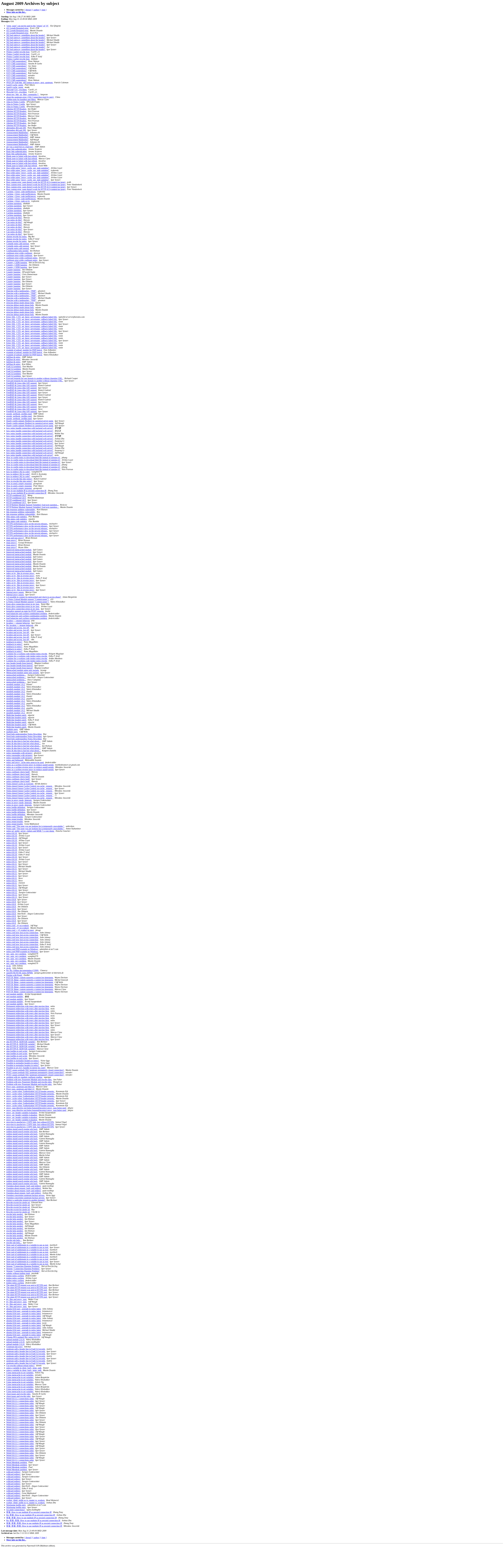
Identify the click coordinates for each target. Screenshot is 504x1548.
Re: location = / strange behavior (20, 625)
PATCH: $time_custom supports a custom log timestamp (30, 977)
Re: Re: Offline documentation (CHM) (22, 970)
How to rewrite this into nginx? (19, 479)
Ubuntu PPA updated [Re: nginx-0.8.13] (23, 1337)
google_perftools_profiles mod (19, 414)
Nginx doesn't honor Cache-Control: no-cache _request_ (30, 786)
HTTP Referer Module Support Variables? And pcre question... (32, 505)
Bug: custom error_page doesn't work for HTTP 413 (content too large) (36, 182)
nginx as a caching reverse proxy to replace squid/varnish (30, 765)
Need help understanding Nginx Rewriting (24, 734)
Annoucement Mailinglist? (17, 132)
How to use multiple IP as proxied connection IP (26, 491)
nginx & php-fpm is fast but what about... (23, 741)
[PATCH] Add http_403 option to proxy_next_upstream (29, 82)
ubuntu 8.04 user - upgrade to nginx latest (23, 1309)
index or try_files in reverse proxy (20, 573)
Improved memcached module (19, 550)
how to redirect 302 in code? (18, 472)
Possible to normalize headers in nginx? (23, 1061)
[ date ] (43, 10)
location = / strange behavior (18, 621)
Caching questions (14, 203)
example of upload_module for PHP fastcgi (24, 350)
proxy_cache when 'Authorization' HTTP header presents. (30, 1091)
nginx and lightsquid (15, 760)
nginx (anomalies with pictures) (19, 753)
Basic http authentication (16, 149)
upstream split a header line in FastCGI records (26, 1349)
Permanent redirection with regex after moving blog (27, 1006)
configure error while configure (19, 253)
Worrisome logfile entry (16, 1505)
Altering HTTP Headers (16, 109)
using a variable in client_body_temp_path (24, 1368)
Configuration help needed (17, 251)
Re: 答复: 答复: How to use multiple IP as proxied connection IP (33, 1520)
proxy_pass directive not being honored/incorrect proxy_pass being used (36, 1108)
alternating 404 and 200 (16, 128)
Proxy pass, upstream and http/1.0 (20, 1087)
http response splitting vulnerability (21, 509)
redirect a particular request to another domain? (26, 1200)
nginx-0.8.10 (11, 833)
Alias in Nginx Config (15, 102)
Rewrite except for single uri (18, 1202)
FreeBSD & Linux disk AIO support (21, 383)
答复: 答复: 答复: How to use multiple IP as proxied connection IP (34, 1523)
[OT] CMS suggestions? (16, 61)
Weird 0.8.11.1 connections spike (20, 1399)
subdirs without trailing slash (18, 1273)
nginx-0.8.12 (11, 890)
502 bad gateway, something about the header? (26, 35)
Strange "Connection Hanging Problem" (23, 1266)
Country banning (13, 270)
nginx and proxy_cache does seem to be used (25, 762)
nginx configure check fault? (18, 772)
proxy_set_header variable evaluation (22, 1113)
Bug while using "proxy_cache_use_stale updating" (28, 168)
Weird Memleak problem (16, 1462)
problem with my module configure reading (24, 1077)
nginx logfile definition (16, 807)
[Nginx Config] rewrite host (18, 52)
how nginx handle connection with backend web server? (30, 428)
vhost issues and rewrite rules (18, 1394)
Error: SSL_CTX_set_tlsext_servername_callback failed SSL (31, 317)
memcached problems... (16, 675)
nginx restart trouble (14, 817)
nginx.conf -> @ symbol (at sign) (20, 930)
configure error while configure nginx (22, 258)
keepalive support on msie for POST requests (25, 611)
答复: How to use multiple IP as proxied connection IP (29, 1512)
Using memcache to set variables (20, 1373)
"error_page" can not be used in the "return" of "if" (27, 26)
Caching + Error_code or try (18, 201)
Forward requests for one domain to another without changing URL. (34, 378)
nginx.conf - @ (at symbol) (17, 925)
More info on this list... (16, 12)
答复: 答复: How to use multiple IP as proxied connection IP (31, 1518)
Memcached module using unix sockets (22, 670)
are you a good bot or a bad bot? (20, 147)
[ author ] (36, 10)
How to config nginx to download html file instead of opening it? (33, 457)
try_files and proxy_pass (16, 1299)
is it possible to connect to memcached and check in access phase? (33, 597)
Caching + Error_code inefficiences (21, 192)
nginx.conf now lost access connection (22, 933)
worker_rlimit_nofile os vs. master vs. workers (25, 1500)
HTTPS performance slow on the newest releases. (27, 524)
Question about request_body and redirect (23, 1186)
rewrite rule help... (14, 1240)
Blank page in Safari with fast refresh (22, 156)
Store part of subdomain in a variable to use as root (27, 1245)
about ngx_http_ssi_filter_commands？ (22, 94)
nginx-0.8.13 (11, 897)
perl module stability (15, 994)
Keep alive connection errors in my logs (23, 604)
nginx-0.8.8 (11, 899)
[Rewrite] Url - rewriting (16, 90)
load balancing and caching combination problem (27, 613)
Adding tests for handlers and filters (21, 99)
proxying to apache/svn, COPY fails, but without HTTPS (30, 1122)
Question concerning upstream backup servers (25, 1195)
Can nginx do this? (14, 218)
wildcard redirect (13, 1472)
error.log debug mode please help (20, 303)
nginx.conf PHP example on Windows (22, 949)
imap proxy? (11, 540)
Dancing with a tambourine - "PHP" (21, 291)
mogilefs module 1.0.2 (15, 684)
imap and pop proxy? (15, 538)
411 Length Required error (17, 28)
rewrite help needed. (15, 1214)
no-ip (8, 966)
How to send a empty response (19, 483)
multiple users (12, 729)
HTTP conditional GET (16, 495)
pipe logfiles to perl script (17, 1051)
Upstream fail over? (14, 1347)
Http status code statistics (16, 517)
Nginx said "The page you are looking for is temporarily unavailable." (35, 826)
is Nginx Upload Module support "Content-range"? (27, 599)
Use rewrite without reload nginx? (20, 1365)
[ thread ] (28, 10)
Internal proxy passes (15, 592)
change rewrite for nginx (16, 236)
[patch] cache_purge (15, 85)
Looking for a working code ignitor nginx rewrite (27, 654)
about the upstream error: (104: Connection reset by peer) (30, 97)
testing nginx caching (15, 1276)
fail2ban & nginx (13, 357)
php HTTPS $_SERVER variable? (21, 1042)
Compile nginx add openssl (17, 244)
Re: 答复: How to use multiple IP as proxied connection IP (30, 1515)
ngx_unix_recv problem (16, 954)
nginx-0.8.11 (11, 862)
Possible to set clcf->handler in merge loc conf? (26, 1068)
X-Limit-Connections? (15, 1510)
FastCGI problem (13, 366)
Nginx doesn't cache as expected (20, 784)
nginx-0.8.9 (11, 902)
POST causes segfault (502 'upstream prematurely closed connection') (35, 1070)
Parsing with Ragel (14, 975)
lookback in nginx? (14, 642)
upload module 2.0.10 (15, 1339)
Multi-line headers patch (16, 715)
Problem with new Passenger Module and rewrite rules (29, 1079)
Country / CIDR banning (17, 262)
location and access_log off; (18, 628)
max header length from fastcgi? (19, 663)
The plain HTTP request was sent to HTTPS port (27, 1285)
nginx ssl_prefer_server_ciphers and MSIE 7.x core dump (30, 831)
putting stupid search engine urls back (22, 1129)
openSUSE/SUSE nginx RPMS (19, 973)
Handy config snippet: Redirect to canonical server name (30, 421)
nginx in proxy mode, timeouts (19, 800)
